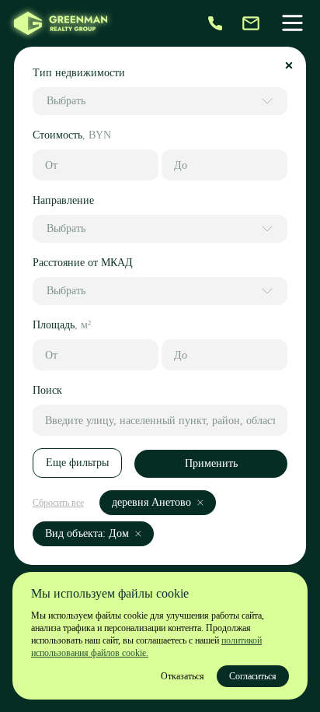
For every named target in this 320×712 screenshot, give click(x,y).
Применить (211, 463)
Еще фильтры (77, 462)
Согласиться (253, 676)
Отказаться (182, 676)
